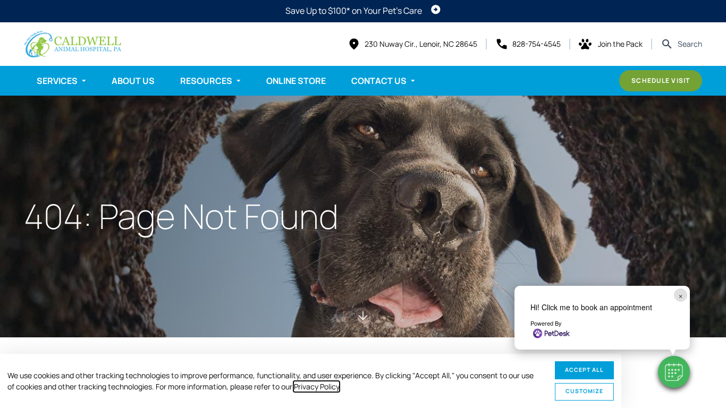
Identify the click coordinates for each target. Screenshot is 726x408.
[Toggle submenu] (84, 81)
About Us (133, 81)
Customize (584, 391)
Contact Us (379, 81)
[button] (674, 372)
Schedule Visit (660, 80)
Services (57, 81)
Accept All (584, 369)
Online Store (296, 81)
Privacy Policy (316, 386)
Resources (206, 81)
